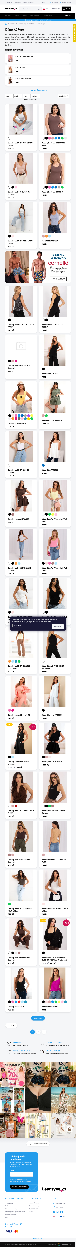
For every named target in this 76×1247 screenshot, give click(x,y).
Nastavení (17, 625)
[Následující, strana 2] (38, 1032)
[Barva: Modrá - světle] (49, 236)
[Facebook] (54, 1211)
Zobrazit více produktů (38, 90)
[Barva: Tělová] (12, 236)
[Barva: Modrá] (55, 138)
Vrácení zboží (9, 2)
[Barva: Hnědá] (65, 138)
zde (50, 622)
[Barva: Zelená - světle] (31, 418)
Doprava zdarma (34, 1209)
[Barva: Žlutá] (31, 415)
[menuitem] (9, 16)
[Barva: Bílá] (9, 138)
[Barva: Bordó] (16, 806)
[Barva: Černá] (46, 138)
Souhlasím (57, 627)
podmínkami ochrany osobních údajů (20, 1181)
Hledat (39, 9)
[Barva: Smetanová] (49, 757)
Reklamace (18, 2)
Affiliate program (38, 1238)
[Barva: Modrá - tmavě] (59, 138)
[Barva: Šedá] (59, 187)
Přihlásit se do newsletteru (19, 1186)
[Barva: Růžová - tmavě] (16, 361)
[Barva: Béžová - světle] (12, 855)
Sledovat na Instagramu (40, 1143)
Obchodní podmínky (28, 2)
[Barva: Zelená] (62, 138)
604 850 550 (59, 1207)
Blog (6, 1217)
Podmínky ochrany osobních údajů (15, 1211)
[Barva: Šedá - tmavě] (19, 418)
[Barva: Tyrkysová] (25, 418)
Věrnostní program (10, 1214)
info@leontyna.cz (61, 1203)
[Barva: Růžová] (49, 138)
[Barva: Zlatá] (28, 418)
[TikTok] (61, 1211)
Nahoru (12, 1025)
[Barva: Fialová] (28, 415)
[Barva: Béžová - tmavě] (12, 514)
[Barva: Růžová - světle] (16, 187)
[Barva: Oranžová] (46, 236)
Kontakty (31, 1211)
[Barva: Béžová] (52, 138)
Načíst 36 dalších (38, 1018)
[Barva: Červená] (19, 1001)
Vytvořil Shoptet (52, 1244)
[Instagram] (57, 1211)
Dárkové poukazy (34, 1206)
